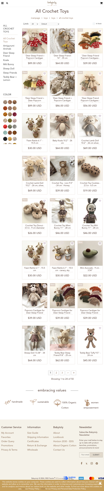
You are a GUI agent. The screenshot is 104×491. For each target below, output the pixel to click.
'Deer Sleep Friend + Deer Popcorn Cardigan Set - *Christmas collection (35, 99)
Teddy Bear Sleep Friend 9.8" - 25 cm (62, 354)
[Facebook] (81, 463)
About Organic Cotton (64, 446)
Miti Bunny (8, 64)
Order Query (7, 441)
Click (43, 489)
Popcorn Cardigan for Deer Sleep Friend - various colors (90, 312)
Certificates (33, 441)
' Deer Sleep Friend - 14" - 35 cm (62, 57)
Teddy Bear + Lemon (10, 78)
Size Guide (32, 433)
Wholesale (32, 450)
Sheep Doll (8, 69)
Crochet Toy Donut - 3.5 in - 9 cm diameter (35, 227)
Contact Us (59, 450)
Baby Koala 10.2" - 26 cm (62, 142)
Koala (6, 60)
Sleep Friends (10, 73)
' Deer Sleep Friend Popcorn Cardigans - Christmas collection (90, 57)
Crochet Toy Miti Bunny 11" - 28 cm (90, 227)
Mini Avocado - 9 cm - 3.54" (90, 269)
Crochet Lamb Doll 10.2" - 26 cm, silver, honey (34, 184)
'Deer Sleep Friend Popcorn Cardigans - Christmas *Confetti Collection (90, 99)
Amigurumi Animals (8, 47)
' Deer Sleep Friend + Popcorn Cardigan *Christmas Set (35, 57)
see (23, 489)
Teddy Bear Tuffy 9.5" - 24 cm (90, 354)
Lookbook (58, 437)
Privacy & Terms (9, 450)
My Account (7, 433)
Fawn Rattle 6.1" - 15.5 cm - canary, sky (62, 269)
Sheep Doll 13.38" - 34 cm (34, 354)
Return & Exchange (37, 446)
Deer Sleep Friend (8, 54)
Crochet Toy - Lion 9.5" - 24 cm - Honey (62, 184)
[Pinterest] (96, 463)
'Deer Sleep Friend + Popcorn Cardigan (62, 99)
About (56, 433)
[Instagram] (91, 463)
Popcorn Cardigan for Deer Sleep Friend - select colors (62, 312)
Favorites (6, 437)
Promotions (7, 446)
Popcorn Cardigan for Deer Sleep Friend (35, 312)
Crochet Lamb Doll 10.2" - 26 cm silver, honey (90, 142)
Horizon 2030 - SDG (63, 441)
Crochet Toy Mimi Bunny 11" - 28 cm (62, 227)
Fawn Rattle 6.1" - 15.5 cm (34, 269)
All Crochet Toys (9, 40)
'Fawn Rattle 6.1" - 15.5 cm (34, 142)
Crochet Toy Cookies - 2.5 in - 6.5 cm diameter (90, 184)
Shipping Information (38, 437)
